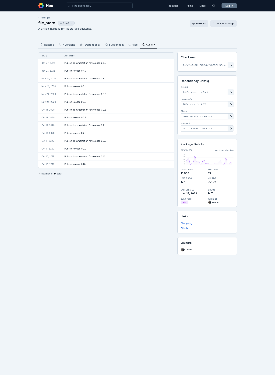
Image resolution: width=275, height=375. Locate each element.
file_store (46, 23)
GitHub (184, 228)
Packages (172, 5)
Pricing (189, 5)
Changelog (186, 223)
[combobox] (99, 6)
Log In (229, 5)
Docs (202, 5)
